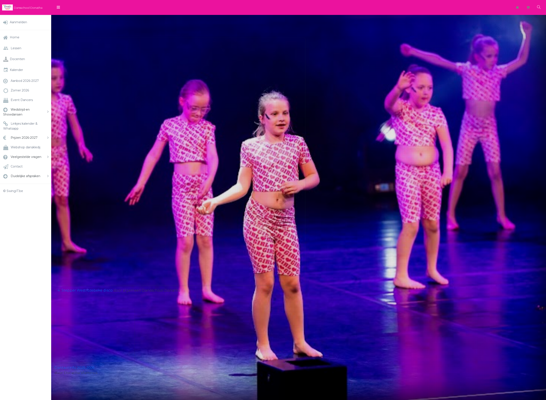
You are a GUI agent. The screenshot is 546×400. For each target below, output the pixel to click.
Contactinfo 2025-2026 (74, 368)
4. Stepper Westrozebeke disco (85, 290)
